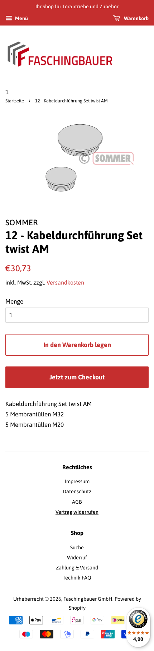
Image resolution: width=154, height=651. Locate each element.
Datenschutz (77, 491)
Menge (14, 301)
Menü (21, 18)
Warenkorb (136, 18)
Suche (77, 547)
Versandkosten (65, 282)
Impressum (77, 481)
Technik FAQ (77, 578)
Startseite (14, 100)
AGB (77, 502)
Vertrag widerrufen (77, 512)
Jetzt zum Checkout (77, 377)
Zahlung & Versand (77, 568)
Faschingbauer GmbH (87, 599)
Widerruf (77, 557)
